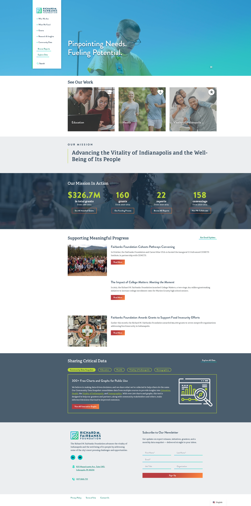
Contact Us (104, 497)
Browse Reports (44, 48)
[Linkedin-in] (73, 457)
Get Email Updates (207, 237)
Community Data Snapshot (81, 369)
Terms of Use (91, 497)
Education (104, 369)
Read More (117, 262)
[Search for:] (48, 63)
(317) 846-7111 (82, 479)
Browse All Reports (161, 210)
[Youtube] (80, 457)
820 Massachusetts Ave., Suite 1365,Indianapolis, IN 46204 (90, 468)
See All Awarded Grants (84, 210)
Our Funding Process (123, 210)
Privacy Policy (76, 497)
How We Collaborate (200, 210)
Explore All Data (208, 360)
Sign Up (172, 475)
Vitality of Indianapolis (139, 369)
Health (119, 369)
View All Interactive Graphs (85, 406)
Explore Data (43, 54)
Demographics (163, 369)
